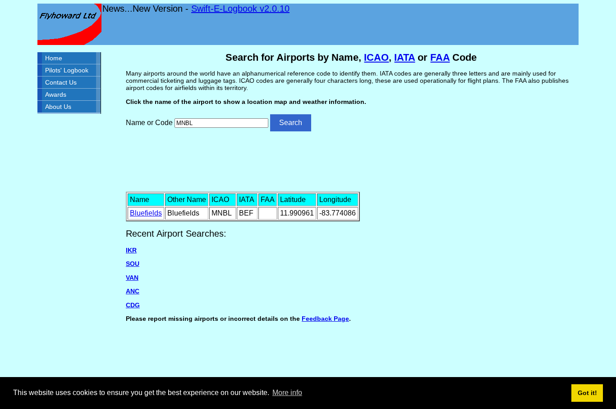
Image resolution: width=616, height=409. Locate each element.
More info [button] (287, 392)
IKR (131, 250)
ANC (132, 291)
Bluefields (146, 213)
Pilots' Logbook (66, 70)
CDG (133, 305)
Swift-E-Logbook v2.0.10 (240, 8)
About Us (58, 106)
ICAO (376, 57)
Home (53, 58)
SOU (132, 263)
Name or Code (149, 122)
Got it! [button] (587, 392)
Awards (55, 94)
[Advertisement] (351, 160)
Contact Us (61, 82)
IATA (404, 57)
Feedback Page (325, 318)
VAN (132, 277)
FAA (440, 57)
